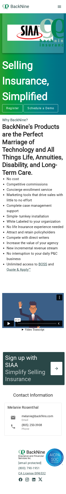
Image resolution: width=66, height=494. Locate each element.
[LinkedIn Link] (35, 480)
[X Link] (40, 480)
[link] (33, 417)
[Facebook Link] (21, 480)
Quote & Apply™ (19, 269)
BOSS (42, 264)
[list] (33, 422)
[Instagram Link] (28, 480)
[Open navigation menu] (59, 6)
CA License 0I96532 (32, 473)
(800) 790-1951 (29, 468)
